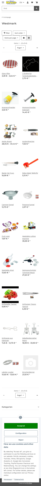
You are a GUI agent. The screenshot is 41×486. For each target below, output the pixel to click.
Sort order (19, 33)
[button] (28, 2)
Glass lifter (6, 73)
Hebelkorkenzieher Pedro (29, 339)
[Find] (36, 8)
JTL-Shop (29, 483)
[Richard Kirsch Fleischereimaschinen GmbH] (11, 2)
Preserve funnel (28, 205)
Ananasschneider (8, 107)
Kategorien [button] (7, 407)
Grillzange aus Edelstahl (7, 339)
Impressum (8, 479)
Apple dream (7, 141)
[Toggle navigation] (3, 1)
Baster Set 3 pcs (8, 173)
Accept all (21, 426)
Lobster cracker (8, 372)
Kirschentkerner (28, 372)
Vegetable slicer (8, 270)
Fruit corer (6, 236)
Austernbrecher (28, 141)
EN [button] (21, 2)
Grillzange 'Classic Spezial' (29, 305)
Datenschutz (19, 479)
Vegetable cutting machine (29, 237)
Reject (21, 440)
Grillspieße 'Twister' (9, 304)
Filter (7, 33)
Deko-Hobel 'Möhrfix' (30, 173)
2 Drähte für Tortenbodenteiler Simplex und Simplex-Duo (30, 74)
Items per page (10, 38)
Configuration (20, 433)
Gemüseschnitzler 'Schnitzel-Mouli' (29, 271)
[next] (37, 48)
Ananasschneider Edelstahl (29, 108)
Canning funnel (8, 205)
